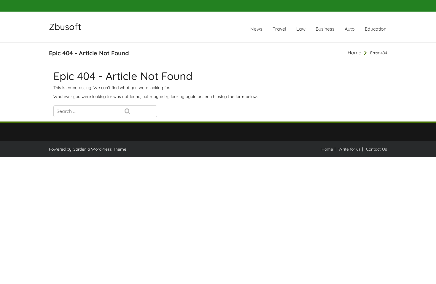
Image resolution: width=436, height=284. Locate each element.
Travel (279, 29)
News (256, 29)
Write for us (349, 149)
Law (300, 29)
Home (354, 53)
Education (375, 29)
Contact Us (376, 149)
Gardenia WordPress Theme (99, 149)
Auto (350, 29)
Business (325, 29)
